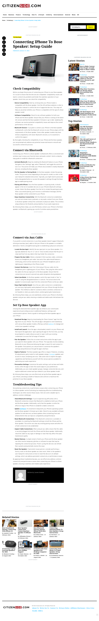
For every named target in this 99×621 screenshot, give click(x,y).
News (74, 15)
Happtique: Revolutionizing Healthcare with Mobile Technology (88, 155)
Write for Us (44, 608)
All (78, 15)
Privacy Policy (64, 608)
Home (5, 15)
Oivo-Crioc (90, 608)
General (67, 15)
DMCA (40, 611)
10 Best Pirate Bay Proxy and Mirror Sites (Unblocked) (88, 178)
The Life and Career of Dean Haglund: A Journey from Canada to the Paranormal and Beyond (88, 142)
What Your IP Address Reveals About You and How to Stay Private (88, 102)
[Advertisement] (33, 31)
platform (51, 324)
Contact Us (54, 608)
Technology (26, 15)
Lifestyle (41, 15)
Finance (18, 15)
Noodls (34, 611)
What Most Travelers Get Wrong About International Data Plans (87, 91)
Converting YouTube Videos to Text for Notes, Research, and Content (87, 79)
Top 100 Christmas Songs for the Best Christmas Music (86, 128)
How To (34, 15)
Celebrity (49, 15)
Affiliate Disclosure (77, 608)
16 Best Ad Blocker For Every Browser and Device (87, 166)
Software (23, 409)
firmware (52, 354)
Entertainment (58, 15)
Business (11, 15)
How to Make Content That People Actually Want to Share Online (87, 67)
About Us (35, 608)
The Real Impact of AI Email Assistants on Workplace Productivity (88, 113)
